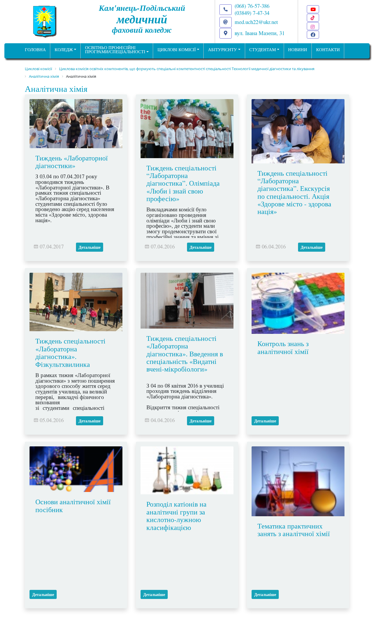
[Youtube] (313, 9)
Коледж (64, 49)
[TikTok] (313, 18)
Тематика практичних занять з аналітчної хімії (293, 529)
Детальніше (90, 247)
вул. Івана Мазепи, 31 (260, 33)
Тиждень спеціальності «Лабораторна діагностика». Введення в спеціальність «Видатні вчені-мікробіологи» (184, 354)
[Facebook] (313, 35)
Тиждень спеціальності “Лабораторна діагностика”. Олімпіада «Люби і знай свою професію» (183, 183)
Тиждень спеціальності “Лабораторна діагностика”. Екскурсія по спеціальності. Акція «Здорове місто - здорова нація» (294, 192)
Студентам (262, 49)
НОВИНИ (297, 49)
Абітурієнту (222, 49)
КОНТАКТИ (328, 49)
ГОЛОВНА (35, 49)
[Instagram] (313, 26)
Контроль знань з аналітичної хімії (283, 347)
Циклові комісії (176, 49)
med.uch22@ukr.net (256, 21)
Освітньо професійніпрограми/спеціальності (115, 50)
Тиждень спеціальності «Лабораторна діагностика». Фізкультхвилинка (70, 352)
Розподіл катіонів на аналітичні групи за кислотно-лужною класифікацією (176, 515)
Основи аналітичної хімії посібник (73, 505)
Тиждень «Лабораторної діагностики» (71, 161)
